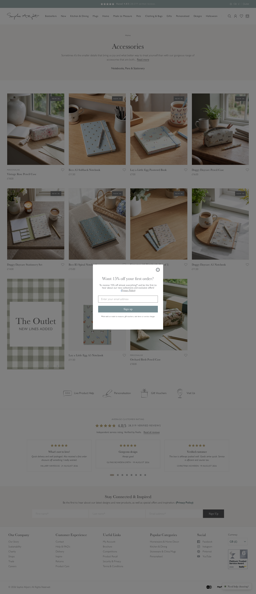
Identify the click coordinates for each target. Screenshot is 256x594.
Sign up (128, 309)
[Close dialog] (158, 270)
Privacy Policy (128, 290)
